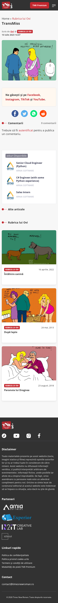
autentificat (26, 130)
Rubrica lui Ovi (21, 18)
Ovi (12, 31)
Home (5, 18)
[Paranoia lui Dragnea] (29, 373)
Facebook (33, 95)
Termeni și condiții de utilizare (17, 563)
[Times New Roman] (7, 5)
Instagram (12, 99)
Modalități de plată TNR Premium (18, 566)
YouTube (39, 99)
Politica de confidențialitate (15, 555)
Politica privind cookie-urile (15, 559)
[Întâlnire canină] (29, 257)
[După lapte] (29, 315)
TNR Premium (39, 5)
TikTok (25, 99)
